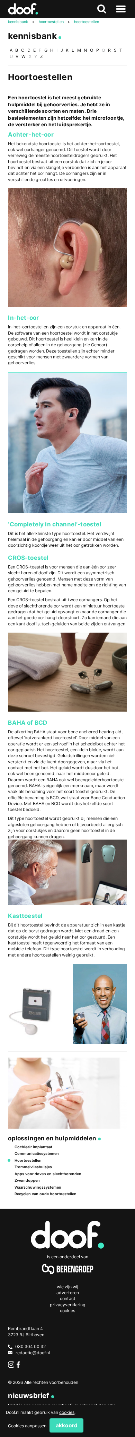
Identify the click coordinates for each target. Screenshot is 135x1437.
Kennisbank (32, 36)
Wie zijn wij (67, 1286)
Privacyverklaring (68, 1304)
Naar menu (121, 9)
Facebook (19, 1364)
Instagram (11, 1364)
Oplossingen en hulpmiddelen (52, 1138)
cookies (66, 1412)
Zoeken (102, 9)
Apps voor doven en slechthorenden (48, 1173)
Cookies (67, 1310)
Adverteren (67, 1292)
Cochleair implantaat (33, 1146)
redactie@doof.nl (33, 1352)
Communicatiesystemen (37, 1153)
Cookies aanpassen (27, 1425)
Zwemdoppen (27, 1180)
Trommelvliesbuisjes (33, 1167)
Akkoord (67, 1425)
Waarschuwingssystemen (38, 1187)
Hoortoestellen (28, 1160)
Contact (67, 1298)
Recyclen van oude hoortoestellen (45, 1193)
